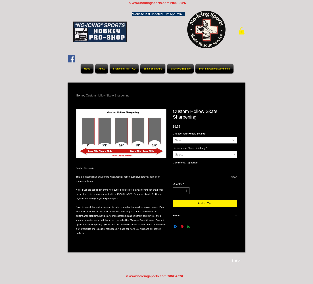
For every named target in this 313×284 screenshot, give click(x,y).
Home (80, 95)
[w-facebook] (232, 260)
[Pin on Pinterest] (182, 226)
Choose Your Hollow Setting (189, 133)
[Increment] (186, 191)
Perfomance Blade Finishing (190, 148)
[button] (242, 30)
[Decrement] (175, 191)
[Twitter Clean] (236, 260)
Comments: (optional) (185, 162)
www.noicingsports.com (150, 3)
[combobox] (205, 140)
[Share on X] (196, 226)
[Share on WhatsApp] (189, 226)
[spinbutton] (181, 191)
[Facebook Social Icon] (71, 58)
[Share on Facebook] (175, 226)
